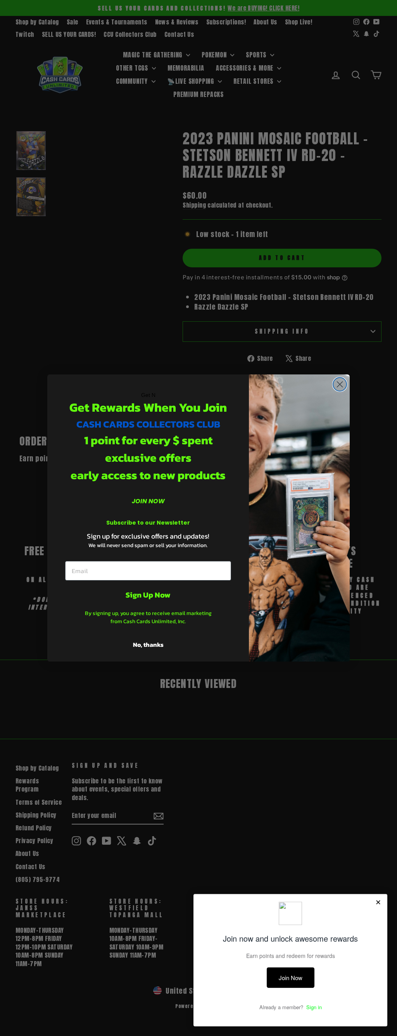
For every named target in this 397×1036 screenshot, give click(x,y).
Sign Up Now (148, 595)
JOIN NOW (148, 501)
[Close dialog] (340, 384)
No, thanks (148, 644)
